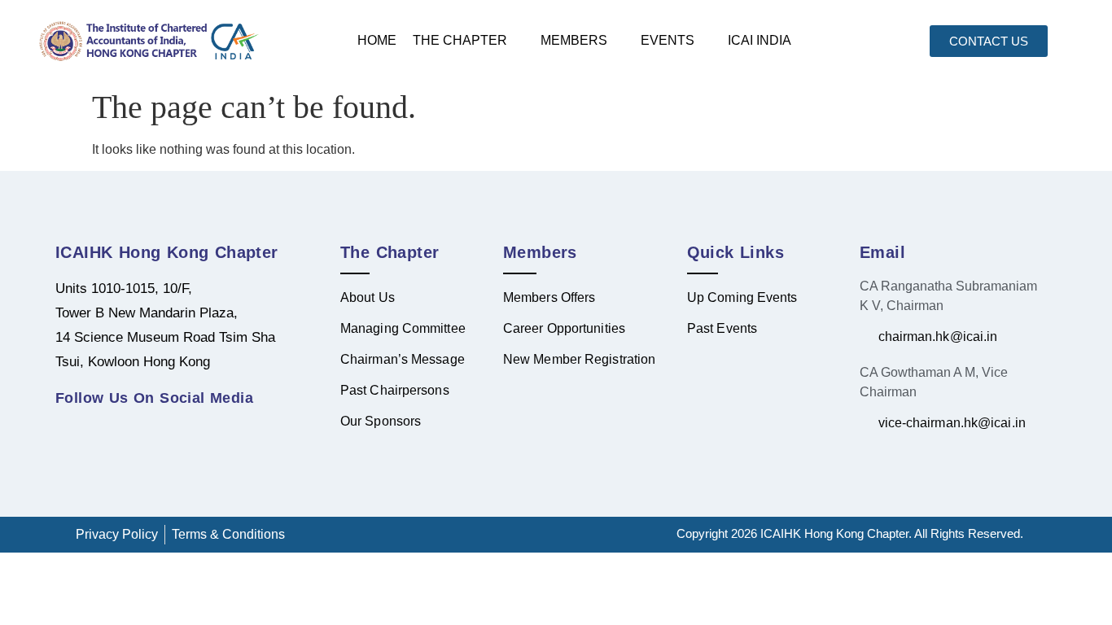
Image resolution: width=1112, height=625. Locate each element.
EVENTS (667, 40)
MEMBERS (574, 40)
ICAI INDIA (759, 40)
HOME (376, 40)
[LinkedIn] (71, 427)
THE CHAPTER (460, 40)
